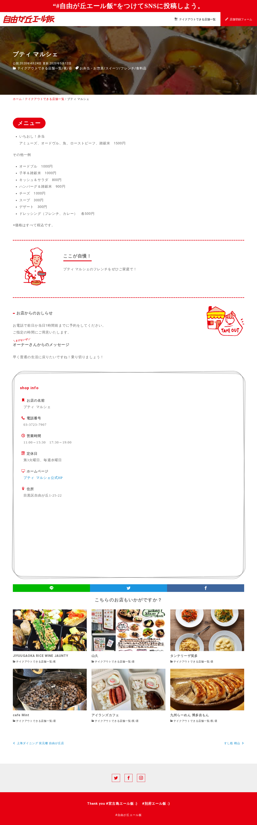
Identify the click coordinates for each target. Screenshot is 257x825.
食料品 (141, 68)
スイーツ (112, 68)
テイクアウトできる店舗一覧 (197, 19)
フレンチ (127, 68)
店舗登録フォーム (241, 19)
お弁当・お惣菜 (92, 68)
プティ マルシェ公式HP (43, 477)
